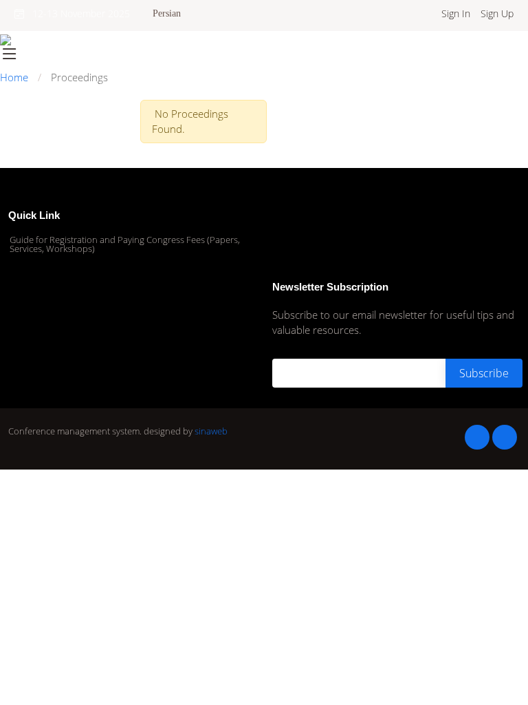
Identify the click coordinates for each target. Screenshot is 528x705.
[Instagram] (477, 437)
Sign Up (497, 13)
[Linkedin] (504, 437)
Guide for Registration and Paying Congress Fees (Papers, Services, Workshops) (125, 244)
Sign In (455, 13)
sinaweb (211, 431)
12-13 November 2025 (77, 13)
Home (14, 77)
